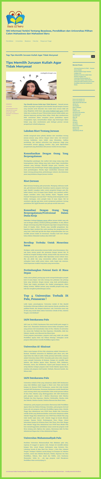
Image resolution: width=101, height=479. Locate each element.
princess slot (76, 127)
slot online (75, 124)
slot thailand (76, 106)
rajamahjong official (78, 130)
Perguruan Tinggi (45, 41)
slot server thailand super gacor (53, 111)
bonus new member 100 (79, 99)
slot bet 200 (35, 201)
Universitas (19, 41)
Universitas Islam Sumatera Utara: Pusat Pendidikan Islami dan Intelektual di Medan (84, 83)
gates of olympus (77, 107)
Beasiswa (28, 41)
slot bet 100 (75, 104)
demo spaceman (54, 167)
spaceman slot (76, 115)
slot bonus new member (79, 112)
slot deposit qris (77, 114)
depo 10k (75, 117)
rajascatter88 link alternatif (79, 102)
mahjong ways (76, 110)
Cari (74, 54)
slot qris (75, 109)
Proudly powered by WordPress (73, 471)
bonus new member (78, 125)
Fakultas (35, 41)
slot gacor (75, 122)
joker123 (41, 144)
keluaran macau (42, 220)
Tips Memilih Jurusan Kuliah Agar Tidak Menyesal (11, 112)
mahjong (75, 120)
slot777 (74, 119)
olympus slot (76, 129)
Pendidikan (9, 41)
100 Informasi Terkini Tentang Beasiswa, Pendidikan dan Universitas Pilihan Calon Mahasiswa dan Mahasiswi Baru (49, 32)
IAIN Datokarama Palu (12, 108)
